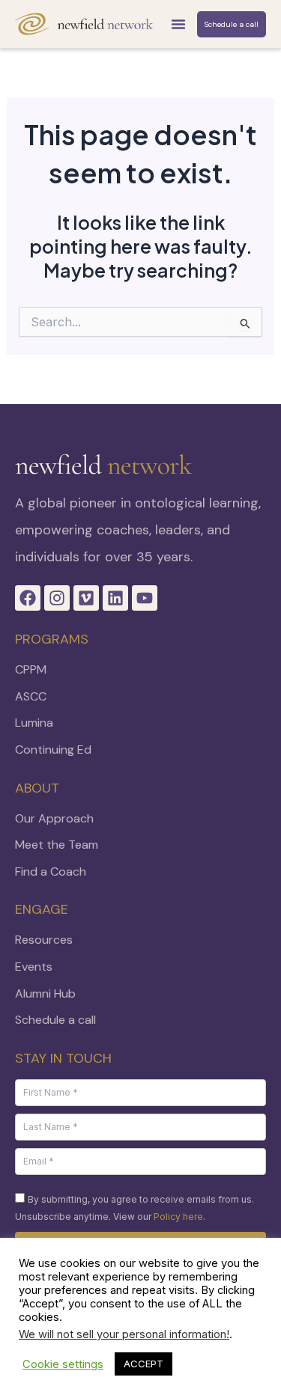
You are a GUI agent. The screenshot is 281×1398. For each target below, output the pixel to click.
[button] (178, 24)
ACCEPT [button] (143, 1364)
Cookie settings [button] (62, 1364)
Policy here (178, 1216)
